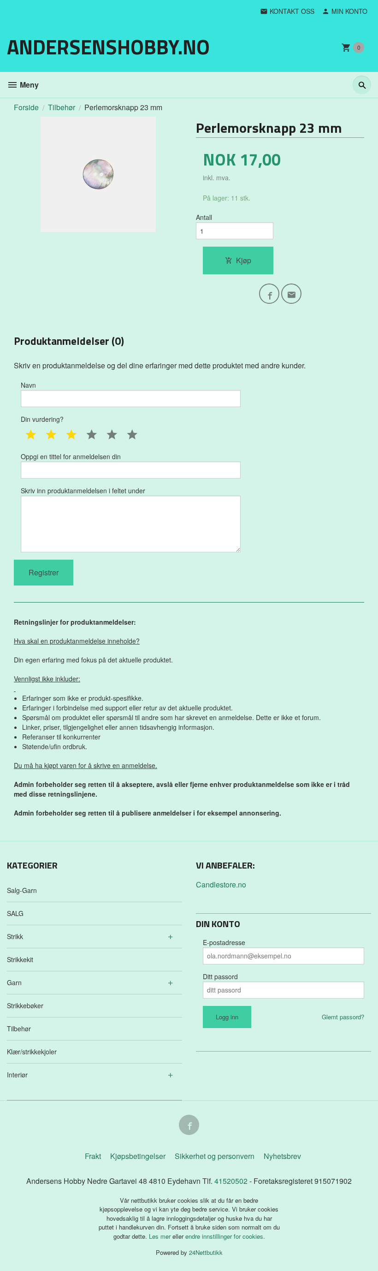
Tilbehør (19, 1028)
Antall (204, 217)
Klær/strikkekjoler (32, 1051)
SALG (15, 913)
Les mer (160, 1236)
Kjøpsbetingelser (137, 1156)
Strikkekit (20, 959)
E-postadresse (224, 942)
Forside (26, 107)
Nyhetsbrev (282, 1156)
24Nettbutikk (206, 1252)
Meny (28, 84)
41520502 (231, 1181)
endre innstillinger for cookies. (225, 1236)
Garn (14, 982)
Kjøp (243, 260)
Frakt (93, 1156)
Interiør (17, 1074)
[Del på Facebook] (269, 294)
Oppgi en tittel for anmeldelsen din (71, 456)
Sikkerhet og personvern (214, 1156)
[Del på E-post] (291, 294)
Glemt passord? (343, 1016)
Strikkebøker (25, 1005)
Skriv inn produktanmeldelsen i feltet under (83, 490)
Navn (28, 385)
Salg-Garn (22, 890)
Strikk (15, 936)
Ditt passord (220, 976)
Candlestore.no (221, 884)
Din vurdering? (42, 419)
